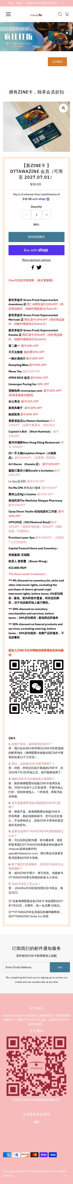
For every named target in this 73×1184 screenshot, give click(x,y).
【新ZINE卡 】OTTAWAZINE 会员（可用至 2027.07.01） (36, 171)
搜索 (36, 1122)
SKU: (36, 224)
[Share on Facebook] (33, 268)
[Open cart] (67, 14)
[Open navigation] (10, 14)
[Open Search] (60, 14)
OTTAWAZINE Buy (37, 1171)
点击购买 (57, 61)
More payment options (36, 260)
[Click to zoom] (63, 108)
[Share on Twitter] (39, 268)
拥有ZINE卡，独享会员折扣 (36, 92)
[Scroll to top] (65, 1176)
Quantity (36, 206)
